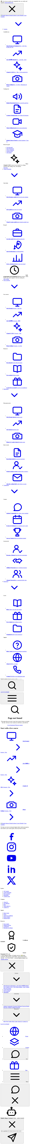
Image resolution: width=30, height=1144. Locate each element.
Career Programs (7, 892)
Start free (5, 167)
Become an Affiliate (8, 928)
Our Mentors (6, 903)
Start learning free (9, 2)
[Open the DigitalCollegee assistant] (15, 1095)
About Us (5, 902)
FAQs (4, 914)
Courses (5, 29)
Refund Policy (6, 918)
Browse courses (19, 725)
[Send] (12, 1137)
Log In (2, 692)
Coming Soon (6, 896)
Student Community (8, 1006)
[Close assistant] (12, 1124)
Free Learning (6, 893)
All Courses (6, 891)
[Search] (12, 685)
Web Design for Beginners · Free (11, 985)
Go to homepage (11, 725)
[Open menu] (12, 698)
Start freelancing (10, 148)
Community (6, 926)
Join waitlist (6, 279)
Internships (6, 895)
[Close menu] (12, 965)
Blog (4, 904)
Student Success (7, 925)
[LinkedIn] (11, 874)
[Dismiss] (12, 9)
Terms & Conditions (8, 915)
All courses (9, 152)
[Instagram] (11, 852)
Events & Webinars (17, 1006)
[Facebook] (11, 840)
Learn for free (9, 151)
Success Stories (25, 1006)
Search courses (4, 679)
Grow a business (10, 150)
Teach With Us (6, 906)
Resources (16, 1009)
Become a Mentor (7, 1007)
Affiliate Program (16, 1007)
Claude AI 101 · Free (11, 987)
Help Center (6, 913)
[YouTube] (11, 863)
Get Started (6, 692)
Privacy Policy (6, 917)
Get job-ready (9, 147)
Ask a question (4, 1131)
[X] (11, 885)
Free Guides (6, 924)
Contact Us (6, 907)
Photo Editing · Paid (20, 987)
